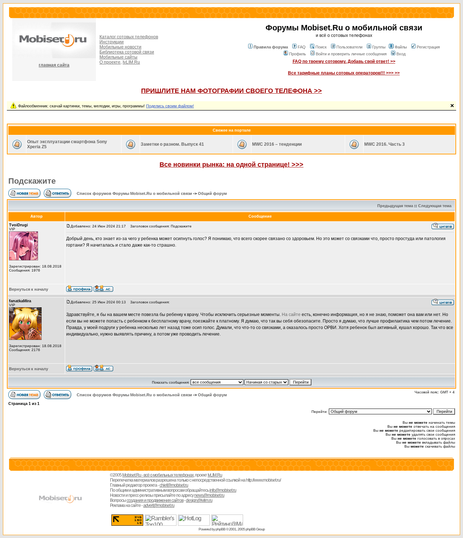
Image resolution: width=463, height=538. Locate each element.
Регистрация (428, 47)
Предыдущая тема (395, 206)
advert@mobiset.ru (158, 505)
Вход (400, 54)
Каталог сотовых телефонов (128, 36)
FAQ (302, 47)
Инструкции (111, 41)
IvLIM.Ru (131, 62)
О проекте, (110, 62)
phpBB (220, 529)
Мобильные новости (120, 47)
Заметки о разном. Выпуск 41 (172, 144)
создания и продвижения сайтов (155, 500)
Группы (379, 47)
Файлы (401, 47)
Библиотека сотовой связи (126, 52)
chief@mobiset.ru (174, 485)
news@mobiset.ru (209, 495)
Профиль (297, 54)
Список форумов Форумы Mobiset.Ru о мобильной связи (134, 193)
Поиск (321, 47)
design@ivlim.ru (199, 500)
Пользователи (349, 47)
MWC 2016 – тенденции (277, 144)
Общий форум (212, 193)
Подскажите (32, 180)
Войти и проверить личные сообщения (351, 54)
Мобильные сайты (118, 57)
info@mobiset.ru (222, 490)
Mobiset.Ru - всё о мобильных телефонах (158, 475)
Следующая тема (434, 206)
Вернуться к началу (28, 289)
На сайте (291, 314)
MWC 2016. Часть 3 (384, 144)
